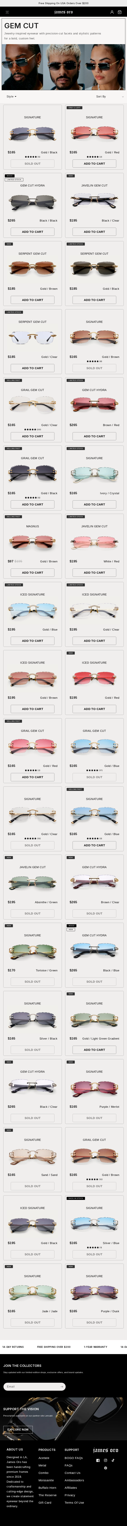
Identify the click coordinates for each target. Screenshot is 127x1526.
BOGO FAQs (74, 1458)
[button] (9, 12)
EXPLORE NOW (18, 1429)
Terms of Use (74, 1502)
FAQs (69, 1465)
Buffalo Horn (47, 1487)
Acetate (44, 1458)
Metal (42, 1465)
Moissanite (46, 1480)
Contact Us (72, 1473)
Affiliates (71, 1487)
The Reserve (48, 1495)
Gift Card (45, 1502)
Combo (44, 1473)
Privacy (70, 1495)
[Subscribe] (62, 1387)
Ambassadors (74, 1480)
